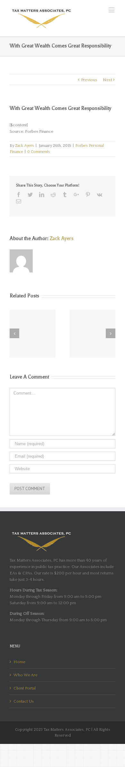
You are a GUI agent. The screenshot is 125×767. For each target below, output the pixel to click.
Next (107, 80)
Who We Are (25, 675)
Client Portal (24, 688)
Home (19, 662)
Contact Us (23, 701)
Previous (89, 80)
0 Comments (38, 152)
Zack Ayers (24, 146)
